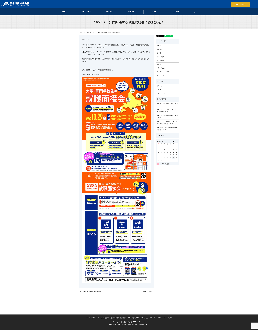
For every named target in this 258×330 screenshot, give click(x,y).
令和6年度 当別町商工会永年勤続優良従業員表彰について (167, 122)
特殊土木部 (160, 57)
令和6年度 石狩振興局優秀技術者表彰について (167, 129)
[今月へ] (173, 141)
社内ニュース (86, 12)
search (195, 12)
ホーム (64, 12)
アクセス (154, 12)
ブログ (159, 89)
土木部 (159, 53)
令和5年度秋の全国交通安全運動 (90, 291)
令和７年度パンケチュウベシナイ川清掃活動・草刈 (167, 110)
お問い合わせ (240, 4)
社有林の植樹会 (147, 291)
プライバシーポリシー (164, 72)
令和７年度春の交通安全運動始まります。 (167, 117)
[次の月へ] (176, 141)
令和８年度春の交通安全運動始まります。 (167, 104)
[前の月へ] (170, 141)
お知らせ (88, 32)
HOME (80, 32)
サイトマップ (161, 75)
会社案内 (109, 12)
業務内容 (131, 12)
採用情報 (176, 12)
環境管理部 (160, 60)
